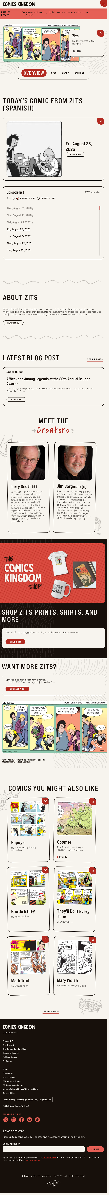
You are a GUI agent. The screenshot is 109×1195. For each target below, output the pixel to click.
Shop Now (15, 641)
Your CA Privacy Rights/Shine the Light (20, 1089)
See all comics (50, 1011)
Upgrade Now (17, 688)
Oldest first (48, 198)
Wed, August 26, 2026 (19, 243)
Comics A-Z (8, 1041)
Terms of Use (9, 1093)
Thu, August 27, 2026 (19, 236)
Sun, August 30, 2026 (19, 215)
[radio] (17, 198)
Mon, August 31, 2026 (19, 208)
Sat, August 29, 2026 (19, 222)
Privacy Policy (9, 1077)
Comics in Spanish (11, 1053)
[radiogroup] (35, 198)
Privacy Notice (33, 1160)
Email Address (11, 1144)
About (5, 1069)
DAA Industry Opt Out (12, 1081)
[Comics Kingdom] (19, 1027)
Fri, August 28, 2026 (18, 229)
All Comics (7, 1060)
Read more (15, 323)
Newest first (27, 198)
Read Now (75, 154)
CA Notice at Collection (13, 1085)
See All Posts (95, 359)
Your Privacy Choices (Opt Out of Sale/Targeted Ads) (27, 1099)
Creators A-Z (8, 1045)
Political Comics (10, 1056)
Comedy (63, 857)
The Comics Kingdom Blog (14, 1049)
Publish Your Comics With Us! (16, 1105)
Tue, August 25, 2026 (19, 250)
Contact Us (8, 1073)
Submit (95, 1149)
